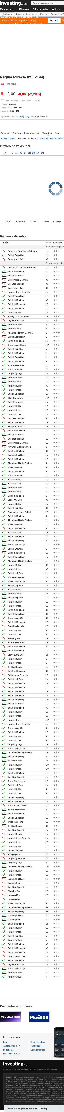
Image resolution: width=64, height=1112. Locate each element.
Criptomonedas (40, 9)
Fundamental (31, 133)
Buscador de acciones (26, 14)
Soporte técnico (38, 1050)
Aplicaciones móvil (12, 1046)
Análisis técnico (8, 139)
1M (42, 153)
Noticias (56, 9)
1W (37, 153)
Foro (57, 133)
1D (33, 153)
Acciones (7, 14)
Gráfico (16, 133)
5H (29, 153)
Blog (5, 1042)
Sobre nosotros (38, 1042)
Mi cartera (24, 9)
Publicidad (35, 1046)
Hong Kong (24, 117)
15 (16, 153)
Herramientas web (11, 1054)
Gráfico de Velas (5, 153)
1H (25, 153)
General (4, 133)
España (43, 14)
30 (21, 153)
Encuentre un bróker (15, 1006)
